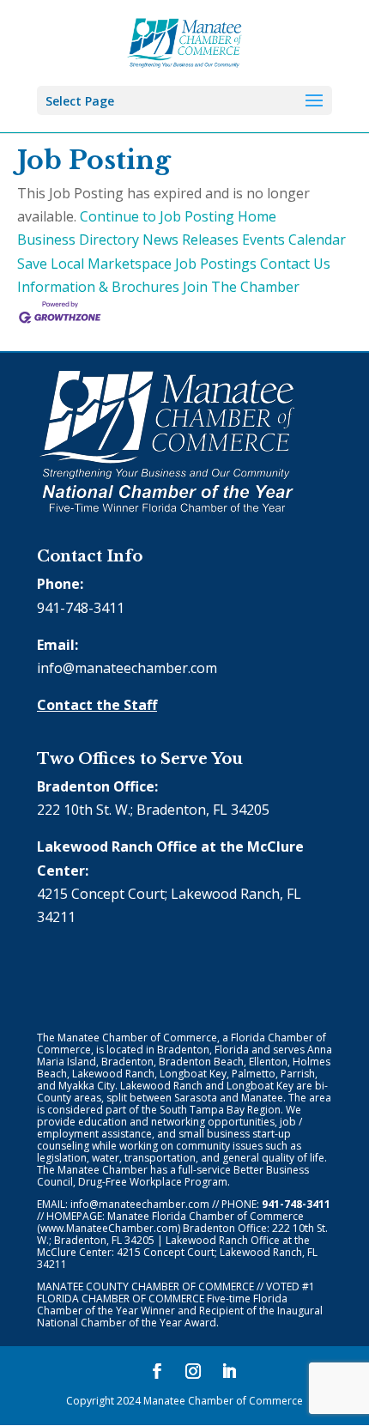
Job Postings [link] (216, 263)
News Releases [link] (190, 239)
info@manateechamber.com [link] (127, 667)
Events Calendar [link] (294, 239)
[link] (184, 41)
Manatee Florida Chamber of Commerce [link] (205, 1216)
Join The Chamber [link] (241, 286)
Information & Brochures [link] (98, 286)
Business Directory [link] (78, 239)
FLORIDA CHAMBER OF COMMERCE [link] (120, 1298)
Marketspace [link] (130, 263)
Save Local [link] (50, 263)
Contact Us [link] (295, 263)
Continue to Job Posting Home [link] (178, 216)
